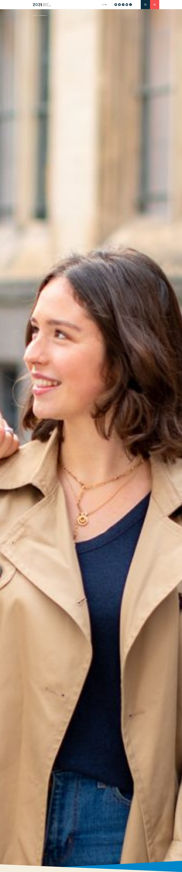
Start (35, 15)
